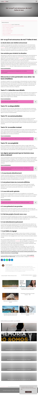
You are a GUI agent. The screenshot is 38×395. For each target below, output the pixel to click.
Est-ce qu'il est (5, 24)
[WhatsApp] (7, 260)
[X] (4, 260)
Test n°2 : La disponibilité (6, 28)
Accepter (28, 391)
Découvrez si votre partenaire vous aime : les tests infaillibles (13, 26)
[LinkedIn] (9, 260)
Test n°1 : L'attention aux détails (7, 27)
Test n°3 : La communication (7, 30)
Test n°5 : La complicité (6, 33)
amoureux (10, 24)
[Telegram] (12, 260)
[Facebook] (2, 260)
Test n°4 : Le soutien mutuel (7, 31)
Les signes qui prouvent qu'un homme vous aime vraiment (12, 34)
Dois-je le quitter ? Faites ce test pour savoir (9, 275)
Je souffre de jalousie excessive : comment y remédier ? (29, 276)
